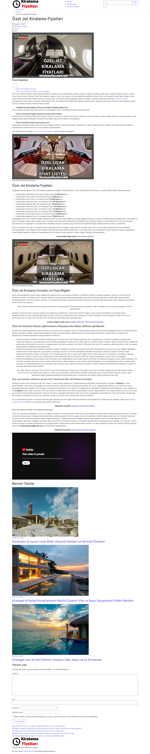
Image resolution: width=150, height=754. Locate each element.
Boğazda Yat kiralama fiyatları (83, 406)
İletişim (69, 2)
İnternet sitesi (17, 712)
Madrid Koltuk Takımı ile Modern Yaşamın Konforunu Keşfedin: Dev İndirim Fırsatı (43, 733)
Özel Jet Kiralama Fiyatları (26, 89)
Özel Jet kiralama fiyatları (43, 131)
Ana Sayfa (20, 9)
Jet (44, 414)
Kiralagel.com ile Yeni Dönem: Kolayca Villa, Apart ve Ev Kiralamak (38, 731)
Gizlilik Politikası (73, 6)
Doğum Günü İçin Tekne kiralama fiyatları (87, 322)
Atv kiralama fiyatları (85, 236)
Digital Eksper (28, 751)
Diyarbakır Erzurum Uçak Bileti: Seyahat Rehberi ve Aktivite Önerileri (38, 726)
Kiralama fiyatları (121, 99)
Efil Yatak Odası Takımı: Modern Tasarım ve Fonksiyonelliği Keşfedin (38, 736)
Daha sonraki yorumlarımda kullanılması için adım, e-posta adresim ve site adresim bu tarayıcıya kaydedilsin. (56, 716)
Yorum (15, 673)
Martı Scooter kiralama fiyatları (83, 430)
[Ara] (135, 2)
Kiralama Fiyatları (21, 26)
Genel (18, 12)
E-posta (16, 708)
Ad (14, 699)
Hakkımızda (71, 4)
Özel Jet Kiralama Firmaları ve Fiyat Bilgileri (33, 91)
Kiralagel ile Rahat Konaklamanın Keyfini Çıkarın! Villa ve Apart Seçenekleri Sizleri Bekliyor (46, 728)
